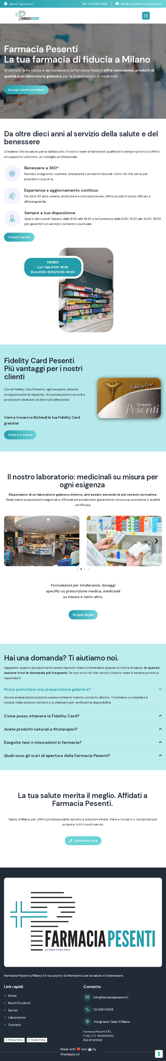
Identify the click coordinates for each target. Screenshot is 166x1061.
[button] (9, 541)
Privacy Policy (15, 1039)
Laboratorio (17, 1017)
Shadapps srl (70, 1054)
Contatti (14, 1025)
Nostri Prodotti (19, 1003)
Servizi (12, 1010)
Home (12, 996)
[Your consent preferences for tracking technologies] (159, 1054)
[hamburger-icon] (146, 16)
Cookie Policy (38, 1039)
